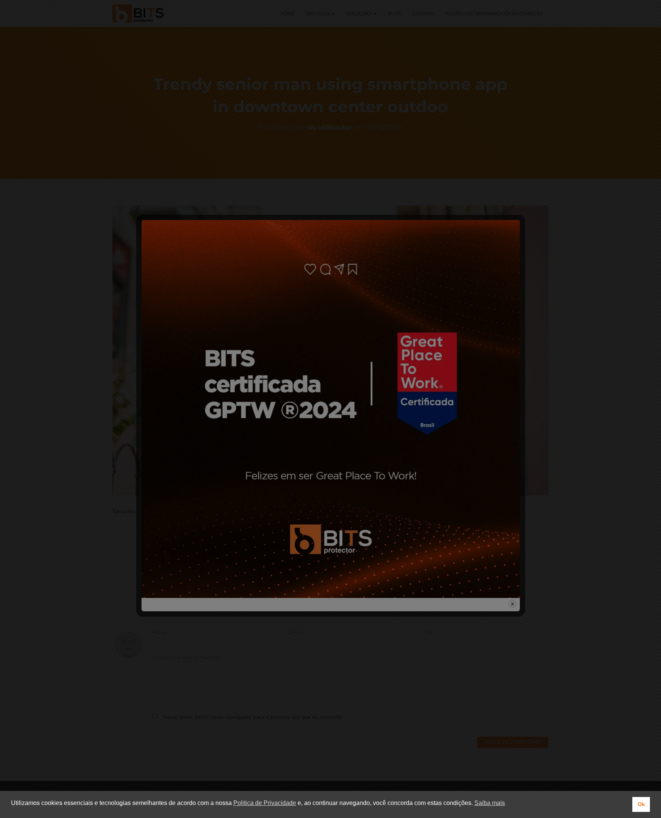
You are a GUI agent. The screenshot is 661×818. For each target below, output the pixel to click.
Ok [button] (641, 804)
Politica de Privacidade (264, 803)
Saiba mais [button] (489, 803)
